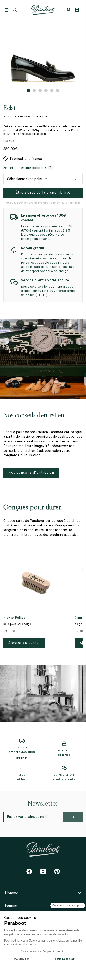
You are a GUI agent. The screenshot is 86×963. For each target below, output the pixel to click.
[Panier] (77, 10)
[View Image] (43, 58)
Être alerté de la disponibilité (43, 192)
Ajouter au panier (24, 643)
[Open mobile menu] (6, 10)
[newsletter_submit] (73, 817)
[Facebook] (29, 871)
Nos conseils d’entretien (31, 473)
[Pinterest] (57, 871)
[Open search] (15, 10)
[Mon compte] (69, 10)
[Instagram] (43, 871)
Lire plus (8, 141)
